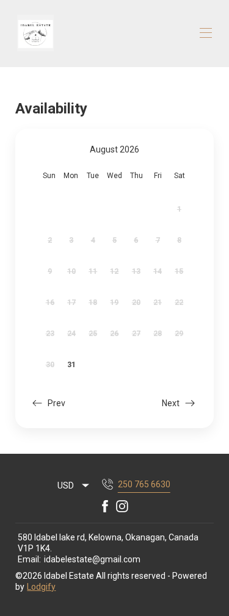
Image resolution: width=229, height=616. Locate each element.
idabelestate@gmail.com (92, 559)
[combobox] (74, 485)
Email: (29, 559)
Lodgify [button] (41, 587)
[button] (47, 405)
